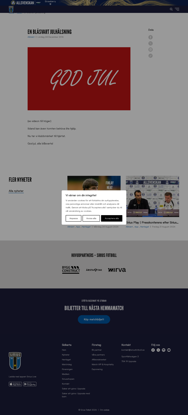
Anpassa (73, 218)
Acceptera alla (112, 218)
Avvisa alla (91, 218)
